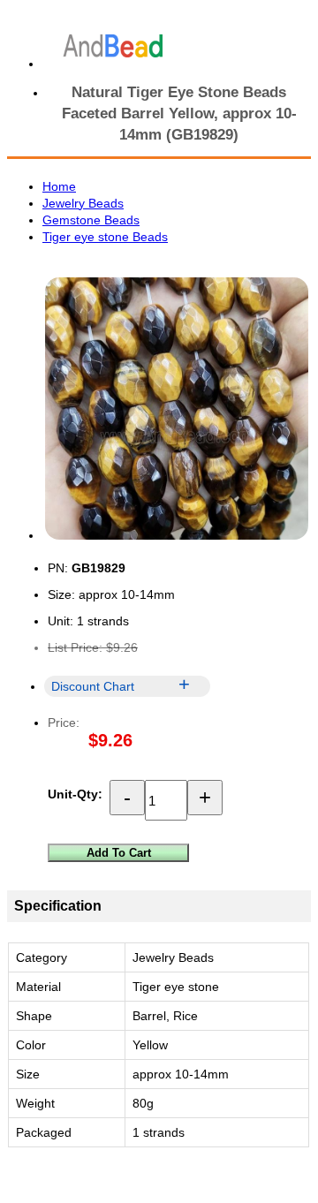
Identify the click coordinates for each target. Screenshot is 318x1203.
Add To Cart (119, 852)
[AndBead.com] (113, 45)
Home (59, 186)
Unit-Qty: (75, 794)
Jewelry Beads (83, 203)
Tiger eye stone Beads (105, 237)
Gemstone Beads (91, 220)
